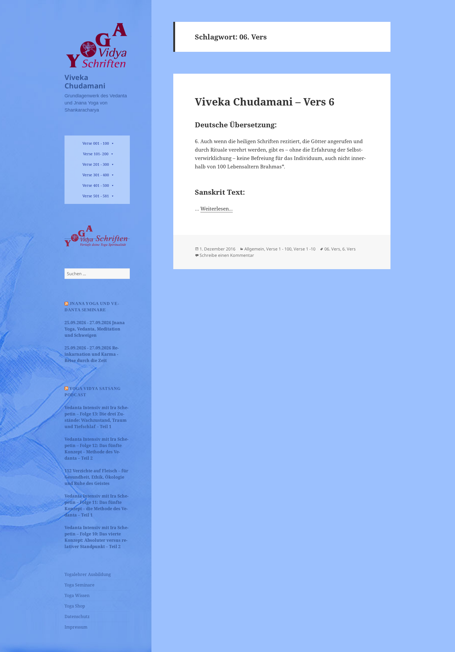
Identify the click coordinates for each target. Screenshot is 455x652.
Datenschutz (77, 616)
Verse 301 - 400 (95, 174)
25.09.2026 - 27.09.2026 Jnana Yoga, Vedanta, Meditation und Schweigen (95, 329)
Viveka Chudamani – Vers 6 (264, 101)
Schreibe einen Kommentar (227, 255)
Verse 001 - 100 (95, 143)
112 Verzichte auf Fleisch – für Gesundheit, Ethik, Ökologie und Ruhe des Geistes (96, 477)
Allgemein (254, 249)
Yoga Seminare (80, 585)
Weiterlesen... (216, 208)
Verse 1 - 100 (278, 249)
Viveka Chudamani (85, 81)
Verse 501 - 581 (95, 195)
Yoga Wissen (77, 595)
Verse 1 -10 (304, 249)
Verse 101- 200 (95, 153)
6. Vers (349, 249)
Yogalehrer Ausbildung (88, 574)
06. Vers (332, 249)
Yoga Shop (75, 606)
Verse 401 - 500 (95, 185)
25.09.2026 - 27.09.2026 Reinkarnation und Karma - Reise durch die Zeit (92, 354)
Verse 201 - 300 (95, 164)
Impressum (76, 627)
